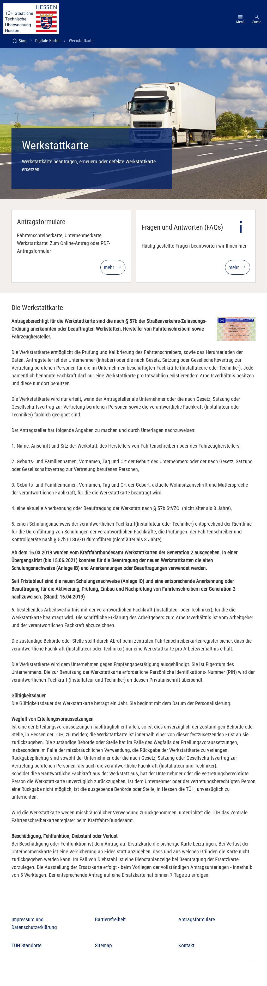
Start (23, 40)
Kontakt (186, 945)
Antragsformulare (196, 919)
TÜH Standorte (26, 945)
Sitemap (103, 945)
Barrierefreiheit (110, 919)
